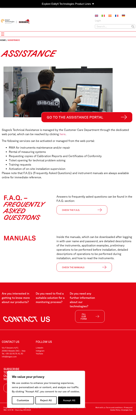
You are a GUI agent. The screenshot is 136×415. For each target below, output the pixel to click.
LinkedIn (39, 348)
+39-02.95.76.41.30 (14, 353)
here (63, 134)
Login (98, 20)
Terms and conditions (114, 407)
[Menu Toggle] (2, 34)
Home (3, 40)
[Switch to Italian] (103, 16)
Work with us (100, 407)
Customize (23, 400)
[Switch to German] (123, 16)
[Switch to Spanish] (110, 16)
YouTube (39, 353)
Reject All (46, 400)
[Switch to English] (96, 16)
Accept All (69, 400)
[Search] (133, 26)
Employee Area (126, 410)
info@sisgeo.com (9, 356)
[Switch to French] (116, 16)
